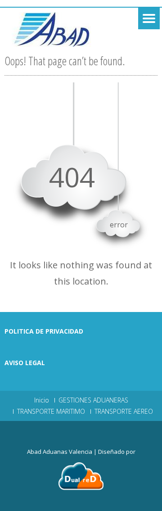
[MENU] (149, 18)
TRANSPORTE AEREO (123, 411)
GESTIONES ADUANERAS (93, 400)
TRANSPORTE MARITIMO (51, 411)
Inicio (41, 400)
